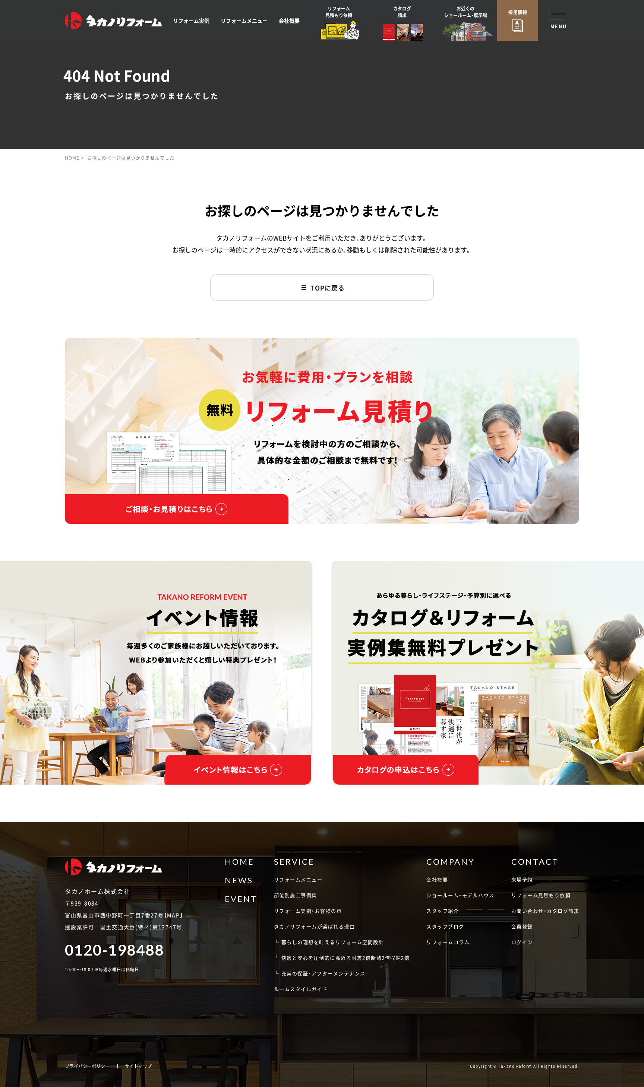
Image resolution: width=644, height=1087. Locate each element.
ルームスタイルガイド (301, 988)
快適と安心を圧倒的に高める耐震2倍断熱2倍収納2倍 (345, 957)
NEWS (239, 880)
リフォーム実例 (191, 20)
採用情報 (517, 12)
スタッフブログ (445, 926)
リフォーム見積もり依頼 (541, 895)
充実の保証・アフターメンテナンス (323, 973)
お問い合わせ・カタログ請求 (545, 910)
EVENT (241, 899)
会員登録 (522, 926)
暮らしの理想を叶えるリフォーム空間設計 (332, 941)
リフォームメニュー (244, 20)
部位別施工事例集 (295, 895)
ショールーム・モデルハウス (460, 895)
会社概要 (289, 20)
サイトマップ (138, 1066)
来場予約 (522, 879)
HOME (72, 158)
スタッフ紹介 (442, 910)
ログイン (522, 941)
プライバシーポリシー (87, 1066)
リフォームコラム (448, 941)
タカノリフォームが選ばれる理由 (314, 926)
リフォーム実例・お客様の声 (308, 910)
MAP (173, 915)
